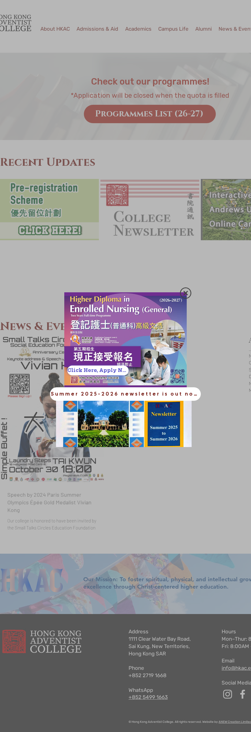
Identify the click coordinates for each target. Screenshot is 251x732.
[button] (186, 293)
